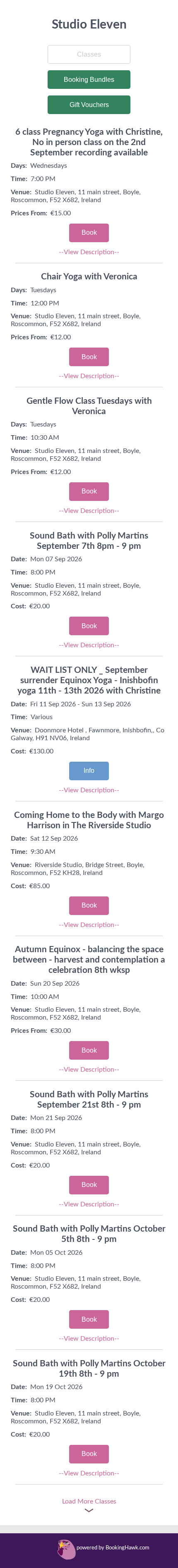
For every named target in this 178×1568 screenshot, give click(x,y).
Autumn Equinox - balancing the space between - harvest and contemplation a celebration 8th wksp (89, 960)
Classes (89, 54)
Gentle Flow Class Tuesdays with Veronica (89, 406)
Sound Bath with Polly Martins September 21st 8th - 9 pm (89, 1099)
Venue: (21, 192)
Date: (19, 559)
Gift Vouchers (89, 104)
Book (89, 232)
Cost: (18, 606)
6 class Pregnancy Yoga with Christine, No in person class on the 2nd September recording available (89, 142)
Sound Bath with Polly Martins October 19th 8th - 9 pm (89, 1368)
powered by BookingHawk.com (113, 1548)
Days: (19, 165)
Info (89, 770)
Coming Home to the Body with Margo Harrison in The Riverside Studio (89, 820)
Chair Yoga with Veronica (89, 276)
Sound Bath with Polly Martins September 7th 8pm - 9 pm (89, 540)
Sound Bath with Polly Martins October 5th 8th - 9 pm (89, 1234)
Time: (19, 179)
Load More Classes (89, 1501)
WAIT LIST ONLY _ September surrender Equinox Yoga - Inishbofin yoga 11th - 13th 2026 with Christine (89, 680)
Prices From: (29, 213)
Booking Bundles (89, 79)
